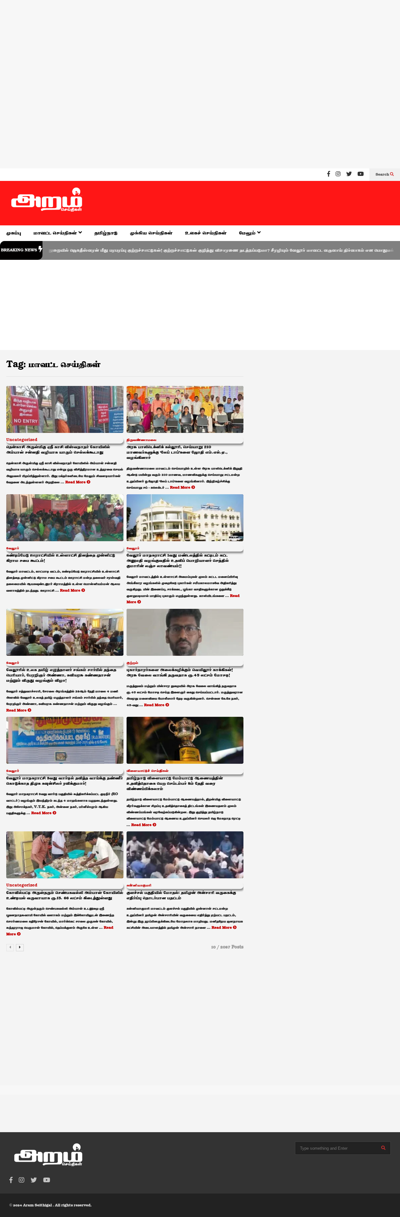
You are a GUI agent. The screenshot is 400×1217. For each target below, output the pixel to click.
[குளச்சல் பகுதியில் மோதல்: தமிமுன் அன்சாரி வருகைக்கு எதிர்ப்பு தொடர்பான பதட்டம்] (185, 854)
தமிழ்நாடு (106, 233)
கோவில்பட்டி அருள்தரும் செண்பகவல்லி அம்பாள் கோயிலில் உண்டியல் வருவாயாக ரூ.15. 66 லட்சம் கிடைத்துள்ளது (64, 895)
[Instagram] (338, 174)
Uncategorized (21, 440)
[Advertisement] (187, 40)
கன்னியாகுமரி (139, 885)
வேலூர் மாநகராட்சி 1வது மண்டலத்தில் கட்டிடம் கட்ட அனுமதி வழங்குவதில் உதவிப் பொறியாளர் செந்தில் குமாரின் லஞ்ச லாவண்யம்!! (178, 561)
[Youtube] (361, 174)
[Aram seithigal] (47, 203)
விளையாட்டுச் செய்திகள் (148, 771)
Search (383, 174)
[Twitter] (349, 174)
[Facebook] (328, 174)
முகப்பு (13, 233)
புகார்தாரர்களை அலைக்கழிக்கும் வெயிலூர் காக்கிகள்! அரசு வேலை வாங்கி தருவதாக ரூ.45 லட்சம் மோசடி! (180, 672)
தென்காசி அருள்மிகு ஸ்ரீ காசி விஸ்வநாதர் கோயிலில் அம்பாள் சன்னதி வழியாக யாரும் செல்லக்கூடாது (58, 449)
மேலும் (248, 233)
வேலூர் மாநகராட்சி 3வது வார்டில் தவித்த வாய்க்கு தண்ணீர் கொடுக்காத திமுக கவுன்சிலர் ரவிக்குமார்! (64, 781)
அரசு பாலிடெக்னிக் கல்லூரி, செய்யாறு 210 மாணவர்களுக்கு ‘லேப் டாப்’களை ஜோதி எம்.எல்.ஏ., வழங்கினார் (177, 452)
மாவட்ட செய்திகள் (55, 233)
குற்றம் (132, 663)
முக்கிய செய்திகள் (151, 233)
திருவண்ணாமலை (142, 440)
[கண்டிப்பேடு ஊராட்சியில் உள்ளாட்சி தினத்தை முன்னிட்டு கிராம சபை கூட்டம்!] (64, 517)
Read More (76, 482)
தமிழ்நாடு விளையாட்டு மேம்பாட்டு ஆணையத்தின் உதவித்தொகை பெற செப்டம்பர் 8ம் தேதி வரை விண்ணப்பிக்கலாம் (175, 784)
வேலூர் (12, 548)
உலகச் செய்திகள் (206, 233)
